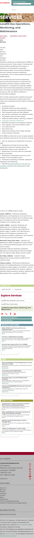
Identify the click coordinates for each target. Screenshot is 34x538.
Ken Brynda (3, 41)
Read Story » (5, 368)
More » (3, 333)
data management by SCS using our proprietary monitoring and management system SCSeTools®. (15, 166)
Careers (2, 495)
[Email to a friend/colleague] (2, 315)
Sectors (2, 492)
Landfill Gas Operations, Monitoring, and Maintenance (16, 308)
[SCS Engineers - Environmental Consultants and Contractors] (5, 3)
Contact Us (3, 478)
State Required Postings (8, 514)
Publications (4, 499)
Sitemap (3, 536)
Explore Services (11, 295)
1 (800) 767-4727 (5, 472)
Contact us (18, 289)
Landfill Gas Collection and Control (12, 300)
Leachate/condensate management (13, 120)
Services (3, 490)
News (2, 497)
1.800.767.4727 (6, 289)
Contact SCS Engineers (19, 2)
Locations (3, 493)
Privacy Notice (11, 536)
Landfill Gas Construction (9, 304)
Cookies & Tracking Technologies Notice (13, 503)
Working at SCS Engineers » (10, 317)
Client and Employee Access (9, 501)
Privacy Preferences (23, 524)
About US (3, 488)
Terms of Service (10, 533)
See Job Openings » (7, 320)
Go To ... (14, 10)
